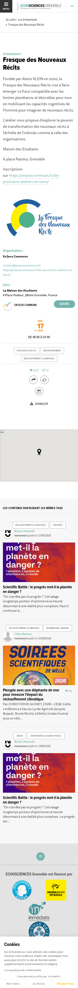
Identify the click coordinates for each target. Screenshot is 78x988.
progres (58, 525)
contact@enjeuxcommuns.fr (22, 265)
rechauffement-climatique (39, 358)
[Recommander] (44, 380)
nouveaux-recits (26, 350)
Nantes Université (24, 531)
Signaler (41, 404)
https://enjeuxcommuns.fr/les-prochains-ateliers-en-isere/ (31, 178)
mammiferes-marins (57, 628)
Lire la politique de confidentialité (22, 970)
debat (20, 736)
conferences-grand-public (45, 736)
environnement (52, 350)
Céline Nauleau (23, 634)
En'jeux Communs (25, 305)
